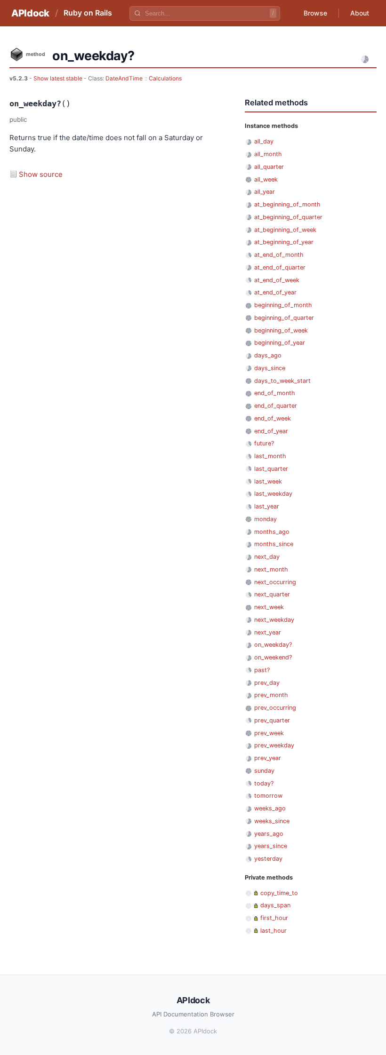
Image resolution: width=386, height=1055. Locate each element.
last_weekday (273, 493)
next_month (271, 569)
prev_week (269, 733)
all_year (264, 191)
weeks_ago (270, 808)
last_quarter (271, 468)
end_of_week (272, 418)
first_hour (274, 917)
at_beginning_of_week (285, 229)
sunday (264, 770)
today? (263, 783)
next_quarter (272, 594)
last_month (270, 456)
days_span (275, 905)
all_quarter (269, 166)
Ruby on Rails (88, 12)
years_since (270, 845)
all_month (268, 154)
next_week (269, 607)
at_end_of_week (276, 280)
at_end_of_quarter (280, 267)
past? (262, 670)
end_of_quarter (275, 405)
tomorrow (268, 795)
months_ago (272, 531)
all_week (266, 179)
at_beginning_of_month (287, 204)
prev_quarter (272, 720)
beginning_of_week (281, 330)
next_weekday (274, 619)
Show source (41, 174)
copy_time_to (279, 892)
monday (265, 519)
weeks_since (272, 821)
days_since (269, 368)
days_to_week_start (282, 380)
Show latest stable (58, 78)
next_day (267, 556)
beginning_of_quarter (284, 317)
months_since (273, 543)
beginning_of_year (279, 342)
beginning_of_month (283, 305)
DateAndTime (124, 78)
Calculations (165, 78)
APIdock (30, 13)
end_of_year (271, 431)
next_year (267, 632)
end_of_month (274, 393)
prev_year (267, 758)
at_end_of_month (279, 254)
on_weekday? (273, 644)
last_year (266, 506)
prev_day (267, 682)
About (359, 13)
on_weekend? (273, 657)
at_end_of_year (275, 292)
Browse (315, 13)
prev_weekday (274, 745)
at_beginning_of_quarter (288, 217)
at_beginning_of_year (284, 242)
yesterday (268, 858)
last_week (268, 481)
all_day (263, 141)
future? (264, 443)
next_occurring (275, 582)
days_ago (267, 355)
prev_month (271, 694)
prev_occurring (275, 707)
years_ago (268, 833)
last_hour (273, 930)
